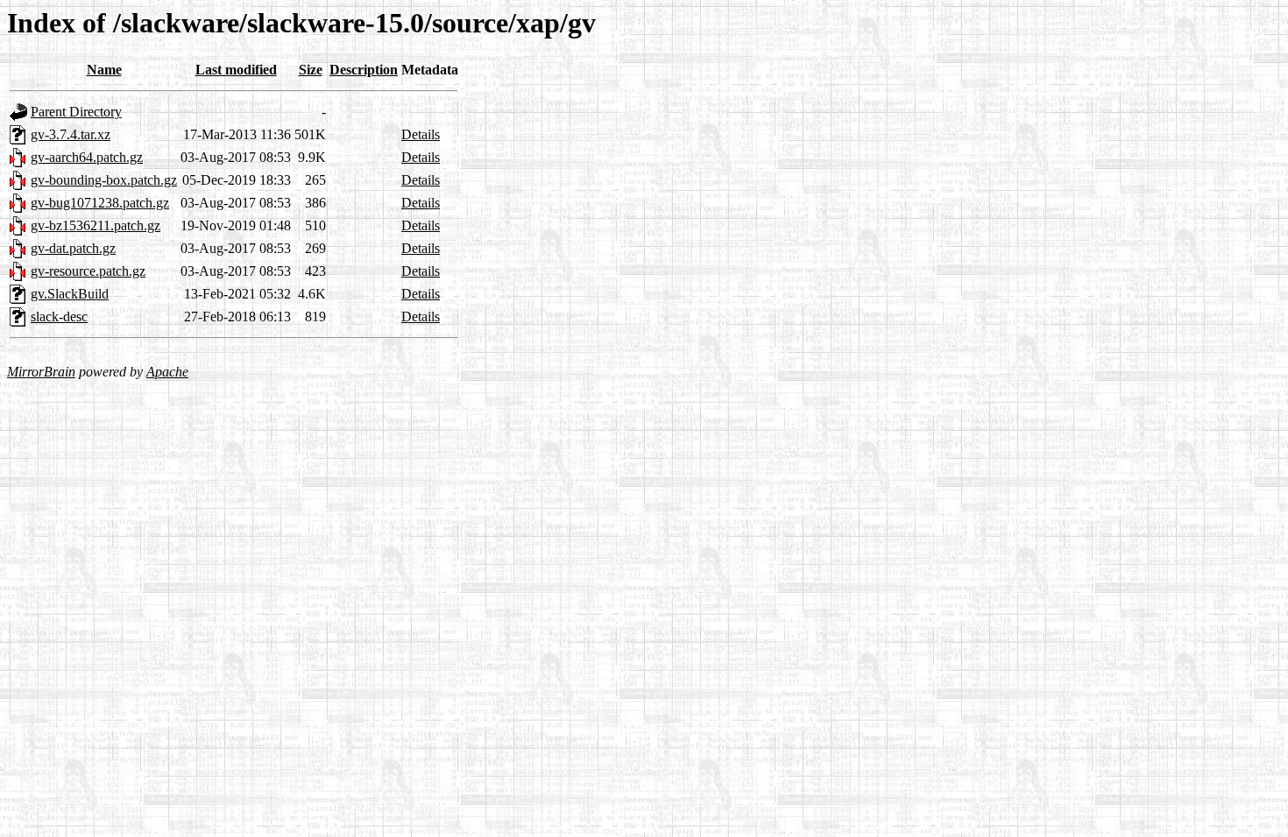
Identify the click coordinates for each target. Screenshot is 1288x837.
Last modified (236, 69)
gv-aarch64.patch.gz (87, 157)
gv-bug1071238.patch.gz (100, 202)
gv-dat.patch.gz (73, 248)
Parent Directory (76, 111)
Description (363, 69)
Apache (167, 371)
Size (310, 69)
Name (104, 69)
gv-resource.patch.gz (88, 271)
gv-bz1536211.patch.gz (95, 225)
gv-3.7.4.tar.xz (70, 134)
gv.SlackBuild (70, 293)
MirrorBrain (41, 371)
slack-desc (59, 316)
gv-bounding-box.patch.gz (104, 179)
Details (420, 134)
